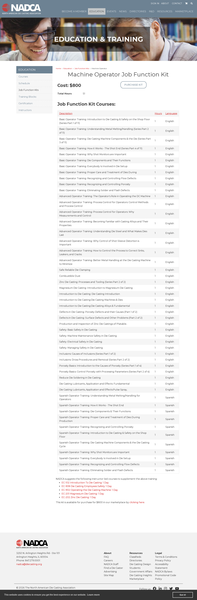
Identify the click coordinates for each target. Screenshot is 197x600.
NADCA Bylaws (163, 571)
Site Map (109, 575)
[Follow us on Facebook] (154, 588)
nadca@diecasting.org (29, 564)
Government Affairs (141, 571)
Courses (23, 76)
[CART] (186, 3)
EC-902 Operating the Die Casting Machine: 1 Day (90, 490)
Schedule (24, 83)
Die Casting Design (140, 564)
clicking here (137, 502)
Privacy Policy (163, 560)
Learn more (93, 595)
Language (171, 113)
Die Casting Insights (141, 575)
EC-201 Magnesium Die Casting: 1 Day (83, 493)
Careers (108, 560)
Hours (158, 113)
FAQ (106, 557)
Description (65, 113)
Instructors (25, 110)
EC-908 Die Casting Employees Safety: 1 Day (87, 486)
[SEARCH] (192, 3)
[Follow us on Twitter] (171, 588)
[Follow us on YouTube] (177, 588)
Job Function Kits (82, 68)
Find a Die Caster (113, 568)
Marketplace (137, 579)
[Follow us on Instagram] (165, 588)
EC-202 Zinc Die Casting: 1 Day (79, 497)
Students (135, 568)
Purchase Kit (133, 84)
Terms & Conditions (166, 557)
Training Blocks (27, 96)
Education (67, 68)
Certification (26, 103)
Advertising (110, 571)
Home (58, 68)
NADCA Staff (111, 564)
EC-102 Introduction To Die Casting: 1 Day (85, 482)
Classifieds (135, 557)
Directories (136, 560)
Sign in (155, 3)
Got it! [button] (183, 595)
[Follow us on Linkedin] (160, 588)
